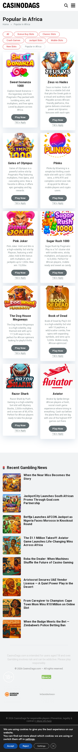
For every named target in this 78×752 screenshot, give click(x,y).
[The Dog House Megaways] (20, 309)
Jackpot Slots (35, 40)
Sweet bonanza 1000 (20, 84)
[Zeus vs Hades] (57, 76)
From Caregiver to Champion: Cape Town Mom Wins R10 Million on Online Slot (49, 604)
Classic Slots (49, 34)
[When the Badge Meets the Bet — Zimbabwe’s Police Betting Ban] (12, 637)
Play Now (20, 117)
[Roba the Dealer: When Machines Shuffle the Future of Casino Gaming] (12, 574)
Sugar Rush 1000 (57, 241)
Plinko (58, 163)
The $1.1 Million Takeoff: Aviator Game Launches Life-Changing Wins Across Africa (48, 541)
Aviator (58, 393)
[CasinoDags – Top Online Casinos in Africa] (21, 5)
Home (6, 24)
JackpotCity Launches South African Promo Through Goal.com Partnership (48, 499)
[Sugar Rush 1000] (57, 234)
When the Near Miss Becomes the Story (47, 476)
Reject (26, 746)
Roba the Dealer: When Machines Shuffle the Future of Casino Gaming (48, 560)
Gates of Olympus (20, 163)
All (8, 34)
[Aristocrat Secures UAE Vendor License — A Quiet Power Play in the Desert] (12, 595)
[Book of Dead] (57, 309)
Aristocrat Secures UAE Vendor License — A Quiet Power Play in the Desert (48, 583)
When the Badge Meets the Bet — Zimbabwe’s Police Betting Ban (46, 623)
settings (30, 739)
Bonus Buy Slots (26, 34)
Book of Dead (57, 316)
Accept (10, 746)
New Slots (12, 46)
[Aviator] (57, 387)
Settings (41, 746)
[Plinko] (57, 157)
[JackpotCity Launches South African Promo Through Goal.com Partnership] (12, 511)
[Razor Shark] (20, 387)
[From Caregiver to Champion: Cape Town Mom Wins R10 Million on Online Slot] (12, 616)
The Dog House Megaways (20, 317)
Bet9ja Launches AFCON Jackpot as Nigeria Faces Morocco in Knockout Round (48, 520)
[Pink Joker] (20, 234)
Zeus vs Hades (58, 82)
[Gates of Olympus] (20, 157)
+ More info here (43, 721)
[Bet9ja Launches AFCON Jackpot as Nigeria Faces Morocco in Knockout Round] (12, 532)
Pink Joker (20, 241)
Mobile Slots (57, 40)
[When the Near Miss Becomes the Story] (12, 490)
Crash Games (13, 40)
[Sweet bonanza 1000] (20, 76)
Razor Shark (20, 393)
